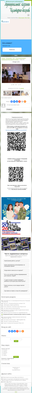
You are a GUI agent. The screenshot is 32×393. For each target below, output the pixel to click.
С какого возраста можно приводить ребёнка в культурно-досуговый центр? (14, 280)
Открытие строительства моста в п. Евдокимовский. (14, 312)
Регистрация (21, 17)
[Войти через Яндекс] (19, 101)
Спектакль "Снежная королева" (10, 321)
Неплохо (5, 352)
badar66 (22, 88)
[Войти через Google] (22, 101)
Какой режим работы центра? (12, 260)
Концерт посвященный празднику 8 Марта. (12, 323)
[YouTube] (28, 15)
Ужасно (5, 355)
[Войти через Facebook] (17, 101)
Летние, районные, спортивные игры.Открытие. (13, 306)
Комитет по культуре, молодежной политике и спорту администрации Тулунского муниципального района (14, 379)
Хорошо (5, 351)
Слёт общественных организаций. (10, 308)
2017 (14, 58)
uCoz (16, 391)
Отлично (5, 350)
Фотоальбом (9, 58)
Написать (12, 49)
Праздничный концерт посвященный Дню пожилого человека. (17, 314)
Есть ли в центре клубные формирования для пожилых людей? (15, 275)
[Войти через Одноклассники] (25, 101)
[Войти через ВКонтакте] (14, 101)
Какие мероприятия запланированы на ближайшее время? (14, 265)
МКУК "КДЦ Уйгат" (7, 381)
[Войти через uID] (11, 101)
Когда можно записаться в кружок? (13, 270)
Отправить (9, 109)
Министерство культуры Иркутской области (13, 377)
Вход (29, 17)
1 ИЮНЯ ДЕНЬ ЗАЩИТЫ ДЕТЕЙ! (10, 305)
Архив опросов (10, 358)
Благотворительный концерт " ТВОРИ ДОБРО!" (13, 319)
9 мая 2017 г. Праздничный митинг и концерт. (13, 303)
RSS (26, 17)
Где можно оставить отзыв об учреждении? (15, 290)
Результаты (4, 358)
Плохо (4, 354)
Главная (3, 58)
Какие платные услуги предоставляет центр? (14, 286)
